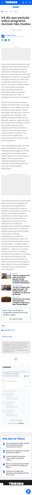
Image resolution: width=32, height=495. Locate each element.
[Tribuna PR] (16, 483)
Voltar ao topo (7, 336)
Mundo (16, 7)
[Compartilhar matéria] (26, 2)
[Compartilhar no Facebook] (6, 40)
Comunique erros (9, 330)
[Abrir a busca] (29, 2)
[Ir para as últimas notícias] (23, 2)
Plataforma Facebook (16, 347)
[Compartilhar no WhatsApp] (2, 40)
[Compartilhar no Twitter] (9, 40)
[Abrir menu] (2, 2)
